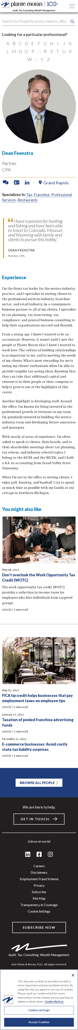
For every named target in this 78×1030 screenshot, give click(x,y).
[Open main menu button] (72, 6)
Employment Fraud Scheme (39, 879)
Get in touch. (35, 819)
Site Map (39, 898)
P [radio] (32, 51)
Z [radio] (48, 59)
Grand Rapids (56, 182)
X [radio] (36, 59)
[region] (39, 999)
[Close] (73, 975)
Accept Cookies (39, 1022)
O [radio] (26, 51)
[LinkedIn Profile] (27, 182)
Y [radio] (42, 59)
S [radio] (51, 51)
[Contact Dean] (6, 182)
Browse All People (37, 783)
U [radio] (64, 51)
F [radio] (39, 43)
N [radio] (20, 51)
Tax (29, 194)
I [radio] (57, 43)
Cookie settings (39, 911)
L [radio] (8, 51)
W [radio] (29, 59)
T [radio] (57, 51)
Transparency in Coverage (39, 905)
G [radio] (45, 43)
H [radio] (51, 43)
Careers (39, 866)
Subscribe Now (39, 927)
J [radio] (64, 43)
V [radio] (70, 51)
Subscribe (39, 892)
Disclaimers (39, 872)
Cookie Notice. (54, 1001)
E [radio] (32, 43)
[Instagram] (50, 855)
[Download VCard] (17, 182)
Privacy (39, 885)
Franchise (42, 194)
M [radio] (14, 51)
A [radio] (7, 43)
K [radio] (70, 43)
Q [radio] (39, 51)
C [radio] (20, 43)
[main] (39, 515)
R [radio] (45, 51)
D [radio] (26, 43)
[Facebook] (39, 855)
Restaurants (27, 199)
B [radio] (14, 43)
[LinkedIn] (27, 855)
